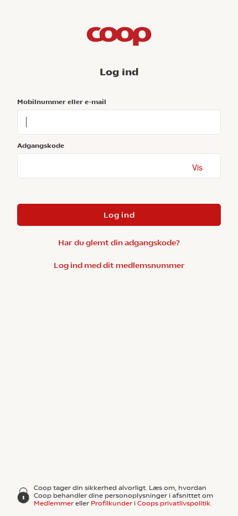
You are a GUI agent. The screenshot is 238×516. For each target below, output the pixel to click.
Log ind (119, 214)
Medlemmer (54, 503)
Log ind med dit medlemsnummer (119, 265)
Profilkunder (111, 503)
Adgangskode (40, 145)
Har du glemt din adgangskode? (119, 242)
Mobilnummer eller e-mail (61, 102)
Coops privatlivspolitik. (174, 503)
